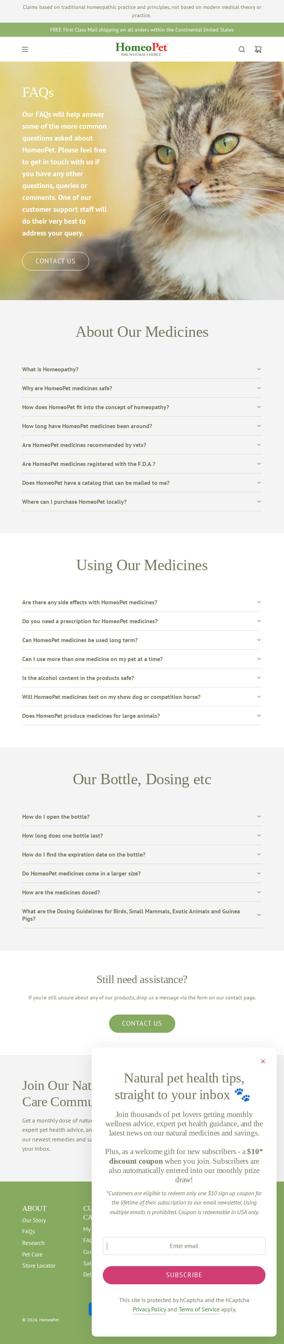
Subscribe (184, 1275)
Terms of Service (199, 1309)
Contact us (142, 1023)
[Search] (242, 49)
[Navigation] (25, 49)
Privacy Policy (149, 1309)
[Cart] (258, 49)
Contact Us (56, 261)
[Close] (263, 1061)
